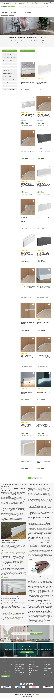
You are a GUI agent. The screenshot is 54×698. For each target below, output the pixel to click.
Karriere (45, 670)
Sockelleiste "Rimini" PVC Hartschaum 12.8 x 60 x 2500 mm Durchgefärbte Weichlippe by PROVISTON (43, 185)
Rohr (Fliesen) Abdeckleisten (9, 57)
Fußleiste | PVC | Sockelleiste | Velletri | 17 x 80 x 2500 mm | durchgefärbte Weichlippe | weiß (27, 150)
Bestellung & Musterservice (19, 664)
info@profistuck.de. (32, 510)
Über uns (45, 666)
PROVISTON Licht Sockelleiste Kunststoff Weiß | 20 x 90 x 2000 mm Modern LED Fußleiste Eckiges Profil (27, 391)
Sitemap (16, 678)
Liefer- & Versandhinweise (19, 668)
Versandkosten (36, 694)
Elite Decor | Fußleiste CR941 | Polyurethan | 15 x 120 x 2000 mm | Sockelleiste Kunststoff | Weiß (43, 356)
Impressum (31, 674)
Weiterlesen (27, 44)
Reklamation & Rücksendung (20, 672)
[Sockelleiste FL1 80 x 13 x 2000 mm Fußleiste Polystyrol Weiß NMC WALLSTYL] (28, 275)
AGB (33, 639)
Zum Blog (27, 652)
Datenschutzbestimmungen (13, 639)
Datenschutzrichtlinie (15, 637)
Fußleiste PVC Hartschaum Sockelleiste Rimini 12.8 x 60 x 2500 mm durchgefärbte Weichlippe (42, 81)
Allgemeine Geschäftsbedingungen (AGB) (33, 670)
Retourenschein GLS (18, 674)
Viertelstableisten (7, 67)
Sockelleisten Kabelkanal (8, 60)
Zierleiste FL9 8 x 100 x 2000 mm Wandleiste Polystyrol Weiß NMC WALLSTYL (27, 322)
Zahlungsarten (17, 670)
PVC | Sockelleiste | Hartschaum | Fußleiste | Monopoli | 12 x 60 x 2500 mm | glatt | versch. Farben (43, 150)
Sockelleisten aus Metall (8, 86)
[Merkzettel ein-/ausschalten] (33, 63)
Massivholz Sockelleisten (8, 82)
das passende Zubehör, (14, 618)
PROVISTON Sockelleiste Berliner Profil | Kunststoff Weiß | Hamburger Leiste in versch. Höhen (27, 116)
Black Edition (6, 70)
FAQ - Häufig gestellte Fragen (20, 666)
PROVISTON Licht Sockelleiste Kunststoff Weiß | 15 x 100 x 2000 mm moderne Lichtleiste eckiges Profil (27, 81)
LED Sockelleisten (7, 54)
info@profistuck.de (7, 673)
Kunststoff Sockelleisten (9, 89)
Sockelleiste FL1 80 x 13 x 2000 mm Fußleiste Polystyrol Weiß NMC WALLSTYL (28, 288)
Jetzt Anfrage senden (35, 3)
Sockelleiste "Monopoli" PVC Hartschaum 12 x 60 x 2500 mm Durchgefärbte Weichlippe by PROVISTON (42, 254)
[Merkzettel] (50, 7)
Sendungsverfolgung (47, 664)
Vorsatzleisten (6, 64)
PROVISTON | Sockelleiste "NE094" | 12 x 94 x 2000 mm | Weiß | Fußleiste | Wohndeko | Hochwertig (27, 254)
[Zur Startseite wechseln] (9, 7)
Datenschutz (31, 664)
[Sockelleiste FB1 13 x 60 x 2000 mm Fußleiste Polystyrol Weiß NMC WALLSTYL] (43, 310)
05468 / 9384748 (35, 508)
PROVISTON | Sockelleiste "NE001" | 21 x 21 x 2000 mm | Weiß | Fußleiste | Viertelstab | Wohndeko (27, 357)
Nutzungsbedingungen (26, 637)
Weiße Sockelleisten (7, 73)
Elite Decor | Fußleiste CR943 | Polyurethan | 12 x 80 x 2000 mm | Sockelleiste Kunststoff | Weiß (43, 391)
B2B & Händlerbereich (48, 668)
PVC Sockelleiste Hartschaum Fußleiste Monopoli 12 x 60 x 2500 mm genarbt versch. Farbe (27, 460)
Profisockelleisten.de (4, 15)
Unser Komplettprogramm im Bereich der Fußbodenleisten (13, 552)
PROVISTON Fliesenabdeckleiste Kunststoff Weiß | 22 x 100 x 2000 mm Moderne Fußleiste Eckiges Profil (43, 288)
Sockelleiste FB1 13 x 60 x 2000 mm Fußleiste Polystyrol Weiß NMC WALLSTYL (42, 322)
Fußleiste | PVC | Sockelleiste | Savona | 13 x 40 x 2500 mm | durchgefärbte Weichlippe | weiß (43, 115)
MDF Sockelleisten (7, 76)
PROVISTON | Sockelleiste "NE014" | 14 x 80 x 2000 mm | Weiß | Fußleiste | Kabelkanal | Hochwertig (43, 426)
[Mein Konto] (47, 7)
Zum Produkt (27, 93)
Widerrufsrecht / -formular (34, 666)
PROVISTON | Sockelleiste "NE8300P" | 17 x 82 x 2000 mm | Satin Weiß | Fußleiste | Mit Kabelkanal (27, 426)
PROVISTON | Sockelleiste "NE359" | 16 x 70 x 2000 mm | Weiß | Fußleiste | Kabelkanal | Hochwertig (43, 460)
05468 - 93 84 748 (5, 669)
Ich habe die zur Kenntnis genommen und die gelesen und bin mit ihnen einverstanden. (27, 639)
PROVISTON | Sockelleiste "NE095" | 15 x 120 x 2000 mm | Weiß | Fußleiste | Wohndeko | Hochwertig (27, 219)
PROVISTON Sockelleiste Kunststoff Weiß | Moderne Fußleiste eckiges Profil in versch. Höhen (27, 185)
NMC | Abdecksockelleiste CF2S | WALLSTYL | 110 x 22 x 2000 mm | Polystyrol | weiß (43, 219)
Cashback (16, 676)
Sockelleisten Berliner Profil (9, 79)
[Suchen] (42, 7)
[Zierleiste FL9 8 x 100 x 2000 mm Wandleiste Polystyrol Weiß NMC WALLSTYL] (28, 310)
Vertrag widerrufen (5, 676)
